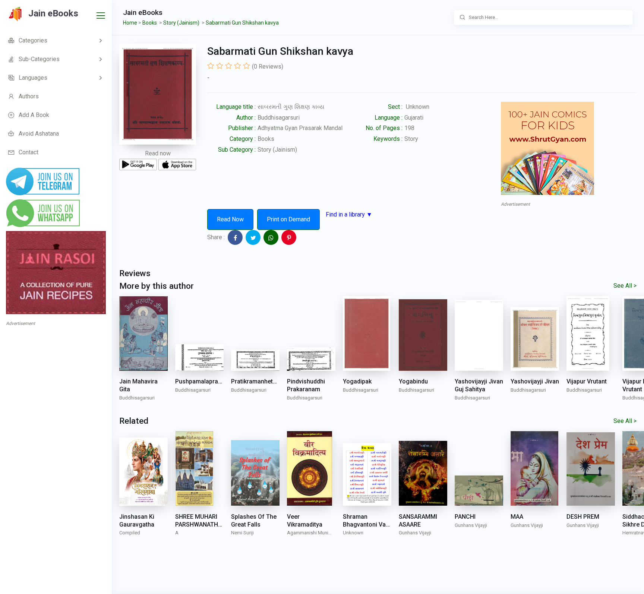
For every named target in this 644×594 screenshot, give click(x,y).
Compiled (129, 532)
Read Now (230, 219)
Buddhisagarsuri (279, 117)
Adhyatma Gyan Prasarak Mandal (300, 128)
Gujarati (413, 117)
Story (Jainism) (277, 149)
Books (266, 138)
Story (411, 138)
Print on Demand (288, 219)
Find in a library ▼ (349, 214)
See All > (625, 285)
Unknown (353, 532)
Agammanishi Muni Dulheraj (307, 533)
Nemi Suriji (242, 532)
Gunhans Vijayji (415, 532)
